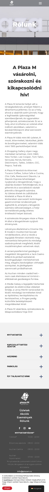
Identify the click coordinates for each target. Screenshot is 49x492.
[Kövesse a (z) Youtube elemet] (29, 428)
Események (24, 417)
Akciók (24, 413)
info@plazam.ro (24, 471)
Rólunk (24, 421)
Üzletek (24, 410)
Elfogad (7, 488)
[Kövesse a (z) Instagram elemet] (24, 428)
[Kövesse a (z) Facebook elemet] (19, 428)
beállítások (8, 480)
